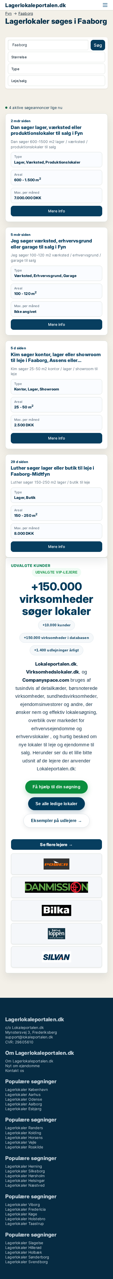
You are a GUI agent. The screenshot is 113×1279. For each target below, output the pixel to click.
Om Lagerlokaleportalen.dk (29, 1061)
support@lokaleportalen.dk (29, 1037)
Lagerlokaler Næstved (25, 1185)
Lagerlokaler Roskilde (24, 1147)
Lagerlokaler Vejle (21, 1142)
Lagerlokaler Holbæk (23, 1252)
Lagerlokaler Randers (24, 1127)
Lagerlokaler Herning (23, 1166)
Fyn (8, 13)
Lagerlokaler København (26, 1089)
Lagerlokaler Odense (23, 1099)
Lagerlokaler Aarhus (22, 1094)
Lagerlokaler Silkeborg (25, 1171)
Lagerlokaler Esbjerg (23, 1108)
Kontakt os (14, 1070)
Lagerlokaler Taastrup (24, 1223)
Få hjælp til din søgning (56, 787)
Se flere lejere (56, 844)
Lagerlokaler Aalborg (23, 1104)
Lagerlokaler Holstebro (25, 1218)
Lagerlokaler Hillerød (23, 1247)
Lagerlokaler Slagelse (24, 1242)
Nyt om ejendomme (22, 1065)
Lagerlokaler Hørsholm (25, 1175)
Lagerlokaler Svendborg (26, 1261)
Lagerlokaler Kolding (23, 1132)
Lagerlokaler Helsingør (25, 1180)
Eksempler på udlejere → (56, 820)
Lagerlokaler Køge (21, 1214)
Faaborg (25, 13)
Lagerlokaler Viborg (22, 1204)
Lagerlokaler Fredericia (25, 1209)
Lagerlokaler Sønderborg (27, 1257)
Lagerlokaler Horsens (24, 1137)
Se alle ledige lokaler (56, 803)
